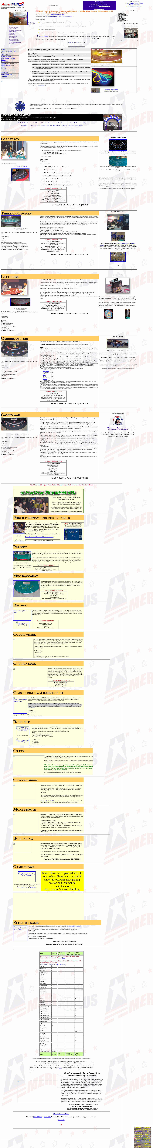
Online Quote (43, 964)
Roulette (43, 125)
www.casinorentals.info (74, 926)
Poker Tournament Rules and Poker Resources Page (39, 537)
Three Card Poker (28, 122)
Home (3, 49)
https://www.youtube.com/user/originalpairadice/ (59, 16)
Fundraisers (4, 61)
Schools (3, 63)
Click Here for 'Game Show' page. (26, 887)
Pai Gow (71, 122)
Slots (51, 125)
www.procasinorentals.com (56, 14)
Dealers (3, 60)
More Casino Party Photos (61, 1114)
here (63, 958)
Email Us (69, 42)
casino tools (41, 85)
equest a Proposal (42, 36)
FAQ (2, 67)
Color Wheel (24, 125)
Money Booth (56, 125)
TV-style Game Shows (134, 4)
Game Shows (5, 68)
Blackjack (20, 122)
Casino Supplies (5, 65)
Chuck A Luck (32, 125)
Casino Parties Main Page (8, 51)
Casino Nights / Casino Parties (134, 3)
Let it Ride (36, 122)
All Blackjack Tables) (20, 166)
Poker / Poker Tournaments (61, 122)
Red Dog (84, 122)
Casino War (51, 122)
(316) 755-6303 (76, 42)
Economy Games (79, 125)
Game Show (70, 125)
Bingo (38, 125)
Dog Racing (64, 125)
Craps (47, 125)
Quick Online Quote (6, 74)
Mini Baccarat (77, 122)
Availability (4, 72)
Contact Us (4, 76)
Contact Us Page (53, 964)
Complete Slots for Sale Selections (49, 801)
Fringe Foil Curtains (122, 243)
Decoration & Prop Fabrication (134, 6)
